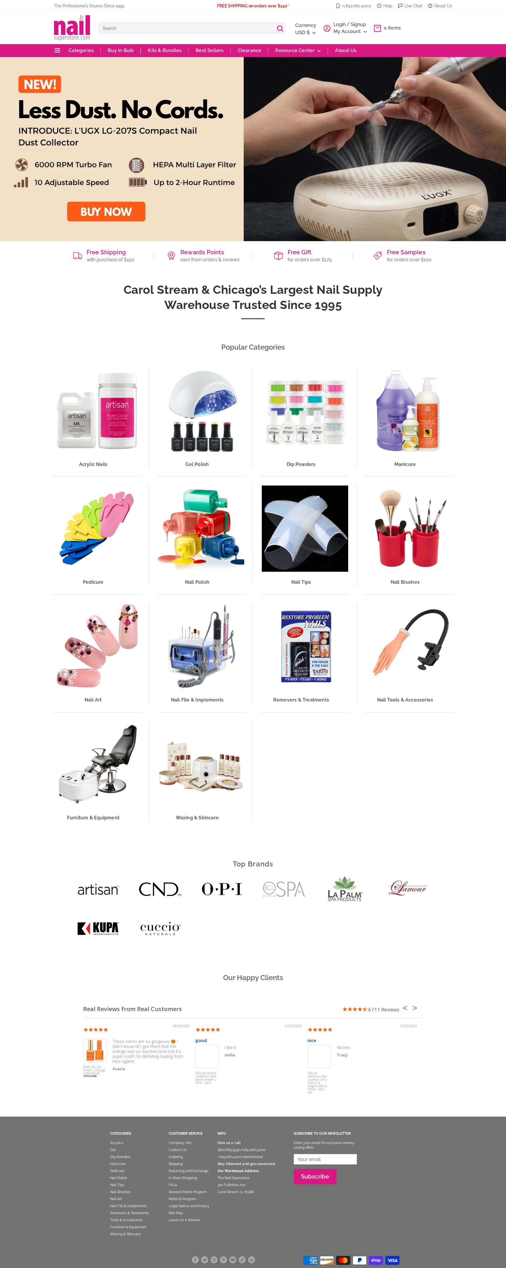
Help (387, 6)
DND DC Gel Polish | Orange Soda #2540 (94, 1070)
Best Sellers (209, 50)
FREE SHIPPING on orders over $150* (253, 6)
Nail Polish (118, 1178)
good (201, 1040)
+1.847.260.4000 (356, 6)
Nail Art (116, 1199)
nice (311, 1040)
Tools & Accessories (126, 1220)
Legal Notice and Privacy (189, 1206)
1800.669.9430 (229, 1150)
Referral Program (182, 1199)
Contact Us (178, 1150)
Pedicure (117, 1171)
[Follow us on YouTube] (232, 1259)
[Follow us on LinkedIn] (251, 1259)
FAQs (173, 1185)
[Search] (280, 28)
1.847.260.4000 (253, 1150)
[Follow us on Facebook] (195, 1259)
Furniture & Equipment (128, 1227)
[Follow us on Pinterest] (223, 1259)
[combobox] (186, 28)
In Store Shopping (183, 1178)
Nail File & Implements (128, 1206)
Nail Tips (117, 1185)
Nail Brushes (120, 1192)
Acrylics (116, 1143)
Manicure (118, 1164)
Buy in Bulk (121, 50)
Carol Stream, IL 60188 (236, 1192)
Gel (113, 1150)
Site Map (176, 1213)
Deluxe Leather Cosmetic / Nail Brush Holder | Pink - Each (206, 1078)
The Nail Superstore (233, 1178)
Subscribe (315, 1176)
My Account (348, 31)
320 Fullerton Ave (231, 1185)
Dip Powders (120, 1157)
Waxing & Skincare (125, 1234)
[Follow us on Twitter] (204, 1259)
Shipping (176, 1164)
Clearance (249, 50)
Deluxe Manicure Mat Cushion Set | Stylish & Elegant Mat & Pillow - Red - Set (317, 1082)
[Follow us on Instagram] (214, 1259)
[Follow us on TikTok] (242, 1259)
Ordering (176, 1157)
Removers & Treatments (129, 1213)
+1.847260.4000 (230, 1157)
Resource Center (294, 50)
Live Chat (413, 6)
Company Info (180, 1143)
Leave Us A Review (184, 1220)
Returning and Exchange (188, 1171)
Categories (80, 50)
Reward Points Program (188, 1192)
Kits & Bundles (165, 50)
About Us (443, 6)
